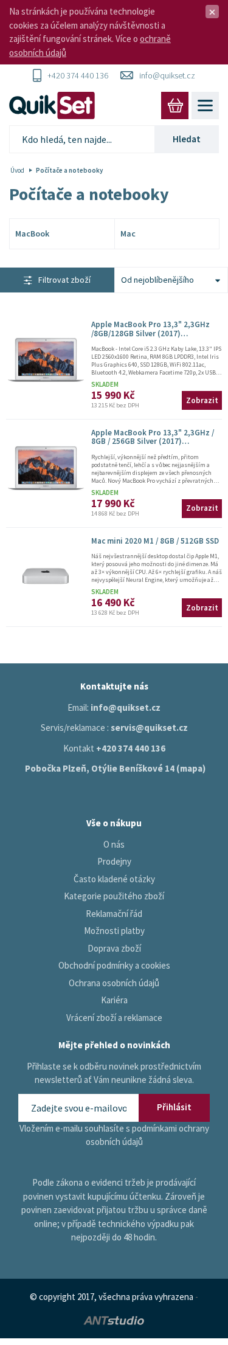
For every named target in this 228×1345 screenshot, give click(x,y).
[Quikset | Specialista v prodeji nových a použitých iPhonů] (54, 105)
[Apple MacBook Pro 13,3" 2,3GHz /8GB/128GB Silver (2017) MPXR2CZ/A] (45, 359)
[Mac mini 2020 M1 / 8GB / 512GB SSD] (45, 576)
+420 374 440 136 (77, 75)
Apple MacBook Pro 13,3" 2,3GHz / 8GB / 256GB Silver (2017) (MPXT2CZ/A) (152, 441)
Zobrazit (202, 400)
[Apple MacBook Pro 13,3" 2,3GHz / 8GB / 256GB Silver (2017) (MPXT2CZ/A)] (45, 468)
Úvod (17, 170)
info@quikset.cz (167, 75)
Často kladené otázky (114, 879)
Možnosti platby (114, 930)
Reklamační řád (114, 913)
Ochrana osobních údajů (114, 983)
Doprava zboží (114, 948)
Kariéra (114, 1000)
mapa (191, 768)
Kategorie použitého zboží (114, 896)
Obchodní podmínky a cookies (114, 965)
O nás (114, 844)
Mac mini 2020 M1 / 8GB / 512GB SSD (155, 541)
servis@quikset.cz (149, 727)
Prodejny (114, 861)
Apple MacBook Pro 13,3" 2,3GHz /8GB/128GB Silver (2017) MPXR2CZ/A (150, 333)
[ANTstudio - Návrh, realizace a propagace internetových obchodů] (114, 1319)
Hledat (187, 139)
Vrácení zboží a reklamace (114, 1017)
